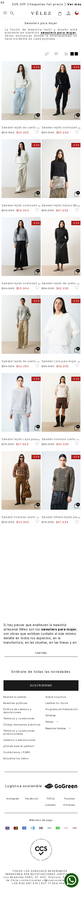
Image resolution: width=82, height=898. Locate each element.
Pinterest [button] (69, 804)
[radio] (66, 53)
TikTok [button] (50, 798)
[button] (59, 13)
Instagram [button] (12, 798)
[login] (68, 13)
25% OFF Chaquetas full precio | (41, 4)
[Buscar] (12, 13)
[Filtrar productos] (56, 54)
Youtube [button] (69, 798)
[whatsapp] (71, 880)
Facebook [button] (31, 798)
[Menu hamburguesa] (5, 13)
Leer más (41, 652)
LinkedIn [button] (50, 804)
